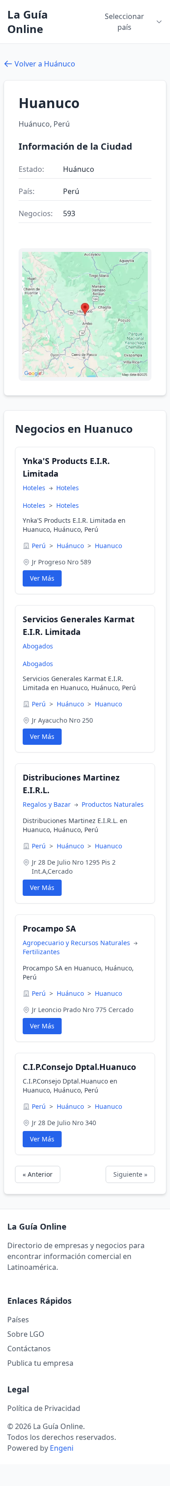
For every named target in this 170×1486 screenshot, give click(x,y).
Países (18, 1320)
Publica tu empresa (40, 1363)
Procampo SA (49, 928)
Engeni (61, 1448)
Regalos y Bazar (48, 804)
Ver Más (42, 578)
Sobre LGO (25, 1334)
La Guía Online (27, 21)
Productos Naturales (113, 804)
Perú (40, 545)
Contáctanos (29, 1348)
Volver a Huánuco (45, 64)
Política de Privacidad (43, 1408)
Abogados (38, 646)
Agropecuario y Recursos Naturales (77, 942)
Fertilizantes (41, 951)
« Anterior (38, 1174)
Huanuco (108, 545)
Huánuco (71, 545)
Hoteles (35, 487)
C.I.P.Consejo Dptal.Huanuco (79, 1066)
